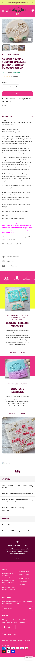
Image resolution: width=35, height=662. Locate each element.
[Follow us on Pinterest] (13, 627)
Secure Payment (11, 266)
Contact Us (10, 261)
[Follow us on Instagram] (9, 627)
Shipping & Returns (12, 257)
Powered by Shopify (24, 640)
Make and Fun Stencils (11, 55)
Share (4, 105)
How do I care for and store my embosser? (13, 509)
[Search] (7, 11)
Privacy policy (24, 578)
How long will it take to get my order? (15, 531)
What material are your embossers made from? (17, 486)
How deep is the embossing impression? (16, 494)
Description (7, 116)
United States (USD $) (10, 635)
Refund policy (24, 575)
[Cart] (32, 11)
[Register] (30, 608)
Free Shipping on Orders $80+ (18, 3)
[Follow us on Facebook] (4, 627)
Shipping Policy (24, 571)
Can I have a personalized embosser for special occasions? (16, 501)
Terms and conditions (23, 583)
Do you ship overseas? (10, 525)
